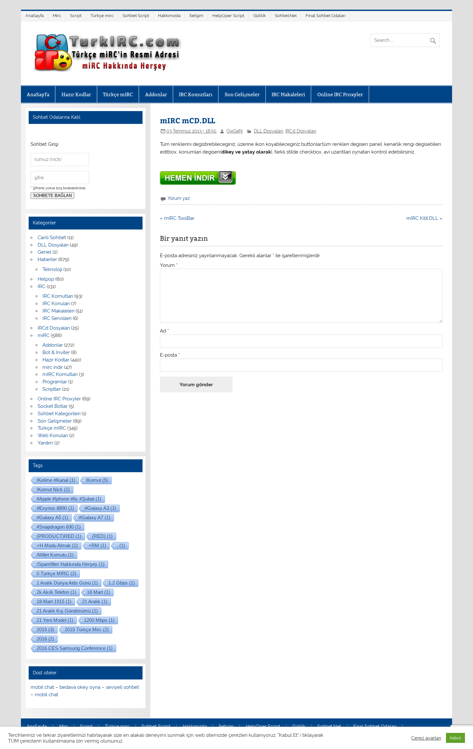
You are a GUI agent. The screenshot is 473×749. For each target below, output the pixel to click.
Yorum (169, 265)
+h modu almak (57, 545)
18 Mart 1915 (54, 601)
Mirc (57, 15)
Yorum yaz (179, 198)
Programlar (54, 382)
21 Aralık (94, 601)
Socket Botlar (53, 406)
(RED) (102, 536)
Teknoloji (52, 269)
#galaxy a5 (52, 517)
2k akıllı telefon (56, 592)
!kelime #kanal (56, 480)
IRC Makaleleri (288, 94)
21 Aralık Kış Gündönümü (67, 610)
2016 (45, 638)
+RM (97, 545)
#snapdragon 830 (59, 526)
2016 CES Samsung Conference (75, 648)
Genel (44, 252)
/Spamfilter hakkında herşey (71, 564)
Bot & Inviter (56, 352)
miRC (44, 335)
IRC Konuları (56, 303)
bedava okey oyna (80, 687)
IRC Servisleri (56, 318)
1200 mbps (99, 620)
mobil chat (42, 687)
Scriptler (51, 389)
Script (75, 15)
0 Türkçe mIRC (56, 573)
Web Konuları (53, 435)
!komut (97, 480)
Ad (164, 331)
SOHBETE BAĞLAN (52, 195)
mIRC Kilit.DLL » (424, 218)
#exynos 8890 (55, 508)
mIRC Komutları (60, 374)
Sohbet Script (136, 15)
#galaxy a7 (94, 517)
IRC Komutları (195, 94)
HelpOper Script (228, 15)
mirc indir (52, 367)
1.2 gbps (121, 582)
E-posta (170, 355)
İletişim (196, 15)
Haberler (47, 259)
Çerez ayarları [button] (426, 738)
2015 (45, 629)
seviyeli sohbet (122, 687)
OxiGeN (235, 131)
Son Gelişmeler (242, 94)
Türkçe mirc (102, 15)
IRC (41, 286)
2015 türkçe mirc (87, 629)
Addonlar (156, 94)
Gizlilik (259, 15)
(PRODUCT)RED (59, 536)
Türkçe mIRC (118, 94)
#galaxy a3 (100, 508)
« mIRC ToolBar (177, 218)
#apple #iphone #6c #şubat (69, 498)
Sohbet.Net (286, 15)
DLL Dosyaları (268, 131)
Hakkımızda (169, 15)
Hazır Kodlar (76, 94)
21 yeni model (55, 620)
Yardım (45, 443)
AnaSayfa (34, 15)
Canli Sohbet (52, 237)
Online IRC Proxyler (340, 94)
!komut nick (53, 489)
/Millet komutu (55, 554)
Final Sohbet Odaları (326, 15)
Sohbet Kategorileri (59, 414)
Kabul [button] (455, 737)
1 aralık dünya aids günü (67, 582)
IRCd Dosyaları (300, 131)
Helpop (46, 279)
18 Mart (98, 592)
